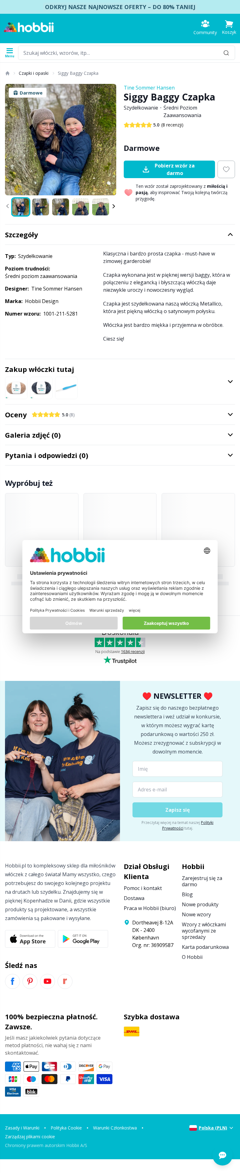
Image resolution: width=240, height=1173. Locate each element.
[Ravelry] (65, 981)
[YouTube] (47, 981)
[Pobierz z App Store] (30, 939)
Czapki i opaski (33, 73)
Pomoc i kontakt (143, 888)
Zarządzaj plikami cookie (30, 1137)
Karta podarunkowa (205, 947)
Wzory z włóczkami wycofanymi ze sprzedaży (204, 930)
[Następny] (108, 139)
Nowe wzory (196, 914)
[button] (229, 27)
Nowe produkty (200, 904)
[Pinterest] (30, 981)
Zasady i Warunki (22, 1128)
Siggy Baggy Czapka (78, 73)
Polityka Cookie (66, 1128)
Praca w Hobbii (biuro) (150, 908)
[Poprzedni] (12, 139)
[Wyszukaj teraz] (226, 52)
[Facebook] (12, 981)
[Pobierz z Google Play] (83, 939)
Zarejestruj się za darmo (202, 881)
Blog (187, 894)
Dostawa (134, 898)
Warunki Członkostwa (115, 1128)
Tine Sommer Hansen (149, 87)
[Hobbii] (29, 27)
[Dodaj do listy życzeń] (226, 169)
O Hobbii (192, 957)
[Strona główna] (7, 73)
